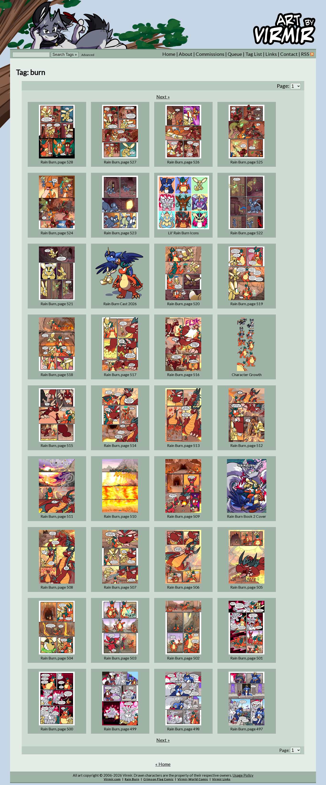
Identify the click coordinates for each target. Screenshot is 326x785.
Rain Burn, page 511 (57, 516)
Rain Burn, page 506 (183, 587)
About (185, 54)
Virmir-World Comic (193, 779)
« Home (163, 764)
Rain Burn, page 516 (183, 374)
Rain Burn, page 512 (246, 445)
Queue (235, 54)
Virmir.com (112, 779)
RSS (305, 54)
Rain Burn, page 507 (120, 587)
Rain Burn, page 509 (183, 516)
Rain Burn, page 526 (183, 162)
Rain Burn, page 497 (246, 729)
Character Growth (247, 374)
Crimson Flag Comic (158, 779)
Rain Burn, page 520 (183, 303)
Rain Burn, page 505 (246, 587)
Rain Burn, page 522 (246, 232)
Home (168, 54)
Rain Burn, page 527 (120, 162)
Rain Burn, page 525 (246, 162)
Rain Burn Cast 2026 (120, 303)
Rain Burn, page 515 (57, 445)
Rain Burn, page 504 (57, 658)
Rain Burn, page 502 (183, 658)
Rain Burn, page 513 (183, 445)
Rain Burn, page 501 (246, 658)
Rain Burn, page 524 (57, 232)
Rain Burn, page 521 (57, 303)
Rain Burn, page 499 (120, 729)
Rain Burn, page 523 (120, 232)
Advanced (87, 55)
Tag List (253, 54)
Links (271, 54)
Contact (289, 54)
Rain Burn (132, 779)
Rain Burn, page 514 (120, 445)
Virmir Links (221, 779)
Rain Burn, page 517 (120, 374)
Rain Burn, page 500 (57, 729)
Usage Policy (243, 775)
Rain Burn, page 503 (120, 658)
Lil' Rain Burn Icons (183, 232)
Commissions (210, 54)
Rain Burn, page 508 (57, 587)
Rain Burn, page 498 (183, 729)
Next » (163, 96)
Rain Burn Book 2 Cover (246, 516)
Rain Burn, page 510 (120, 516)
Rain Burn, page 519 (246, 303)
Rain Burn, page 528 (57, 162)
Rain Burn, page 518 (57, 374)
